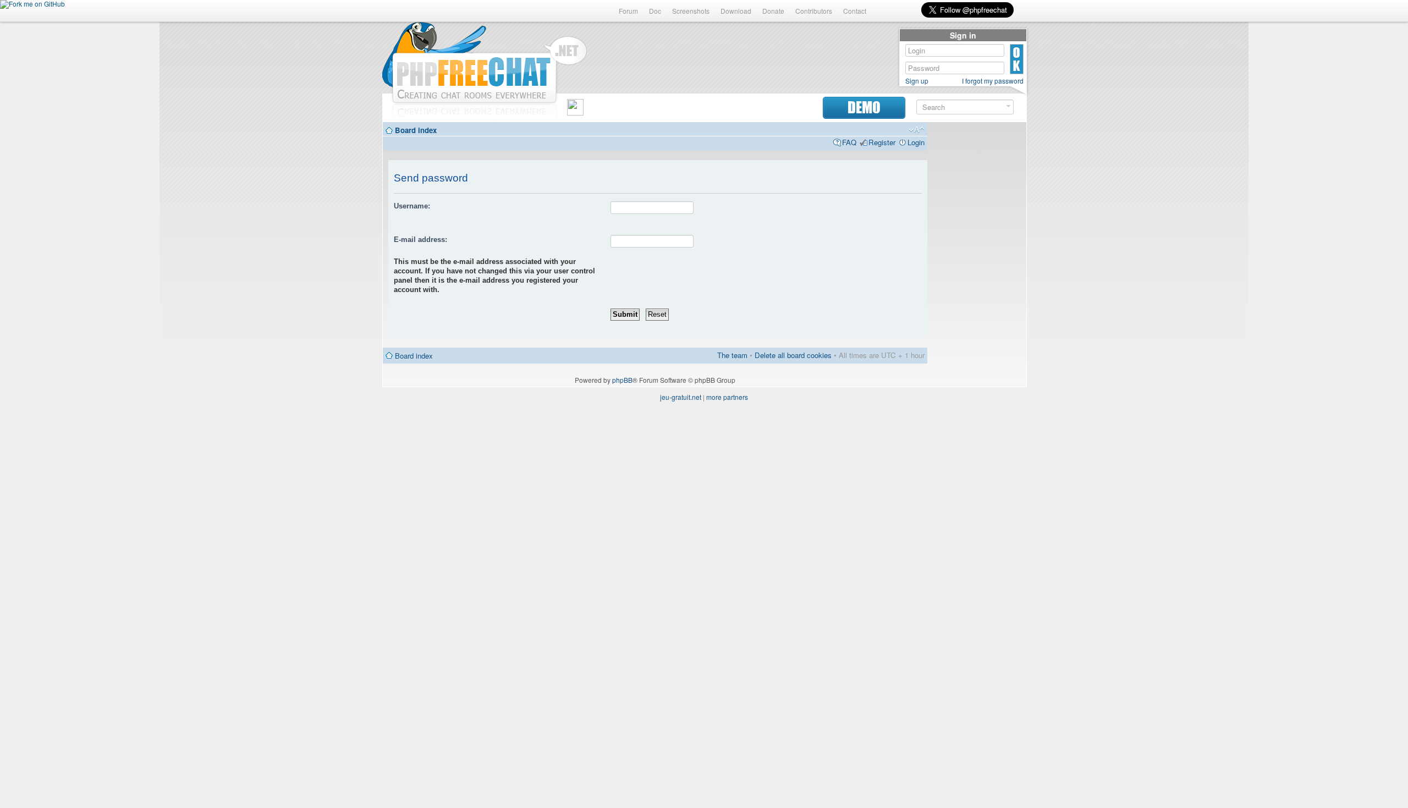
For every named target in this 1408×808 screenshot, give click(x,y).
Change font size (917, 130)
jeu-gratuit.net (680, 397)
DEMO (864, 107)
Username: (412, 206)
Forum (628, 10)
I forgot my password (993, 81)
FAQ (849, 142)
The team (732, 355)
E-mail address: (420, 239)
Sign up (916, 81)
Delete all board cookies (793, 355)
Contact (854, 10)
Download (736, 10)
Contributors (813, 10)
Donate (773, 10)
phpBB (622, 379)
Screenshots (691, 10)
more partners (727, 397)
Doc (655, 10)
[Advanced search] (1008, 106)
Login (916, 142)
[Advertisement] (977, 293)
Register (881, 142)
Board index (416, 130)
